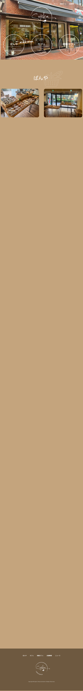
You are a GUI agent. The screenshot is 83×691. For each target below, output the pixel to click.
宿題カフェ (63, 4)
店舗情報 (71, 4)
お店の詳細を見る (41, 180)
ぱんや (49, 4)
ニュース (79, 4)
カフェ (56, 4)
